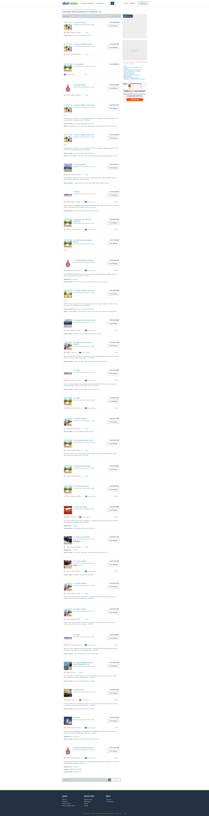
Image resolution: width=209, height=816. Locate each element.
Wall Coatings (127, 76)
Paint (125, 66)
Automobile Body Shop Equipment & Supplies (84, 24)
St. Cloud (75, 550)
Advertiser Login (88, 799)
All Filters (66, 16)
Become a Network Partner (68, 805)
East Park (75, 766)
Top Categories (110, 801)
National (86, 803)
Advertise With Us (66, 803)
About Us (64, 799)
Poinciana (75, 279)
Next (117, 780)
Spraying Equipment (129, 73)
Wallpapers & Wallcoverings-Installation (134, 79)
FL (66, 9)
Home (63, 9)
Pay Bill (86, 805)
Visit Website (113, 26)
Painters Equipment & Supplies (132, 71)
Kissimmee (70, 9)
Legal (125, 813)
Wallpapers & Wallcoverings (131, 77)
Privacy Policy (86, 813)
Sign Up (132, 3)
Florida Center (76, 736)
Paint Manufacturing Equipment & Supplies (133, 68)
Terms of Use (118, 813)
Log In (126, 3)
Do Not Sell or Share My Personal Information (102, 813)
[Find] (112, 3)
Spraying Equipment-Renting (131, 75)
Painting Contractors (129, 72)
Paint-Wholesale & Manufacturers (133, 69)
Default (116, 16)
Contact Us (65, 801)
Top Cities (108, 799)
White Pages (87, 801)
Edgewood (75, 525)
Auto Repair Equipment (78, 9)
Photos (86, 32)
